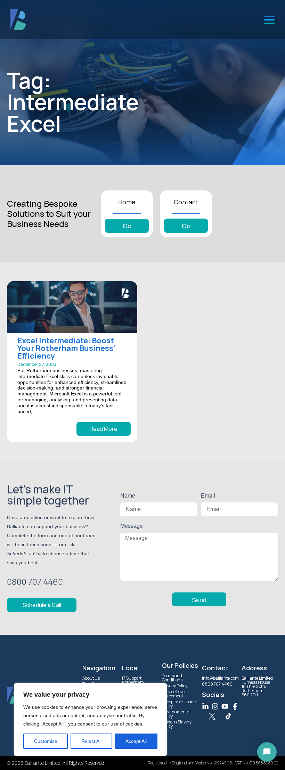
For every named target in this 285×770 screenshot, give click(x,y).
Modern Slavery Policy (177, 724)
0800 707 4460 (217, 684)
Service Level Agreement (174, 694)
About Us (91, 678)
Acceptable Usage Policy (179, 704)
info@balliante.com (220, 678)
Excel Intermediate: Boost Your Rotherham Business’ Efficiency (66, 348)
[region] (90, 719)
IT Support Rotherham (133, 680)
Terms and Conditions (172, 678)
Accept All (136, 741)
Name (127, 496)
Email (208, 496)
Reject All (91, 741)
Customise (45, 741)
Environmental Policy (176, 714)
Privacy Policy (174, 686)
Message (131, 526)
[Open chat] (267, 752)
